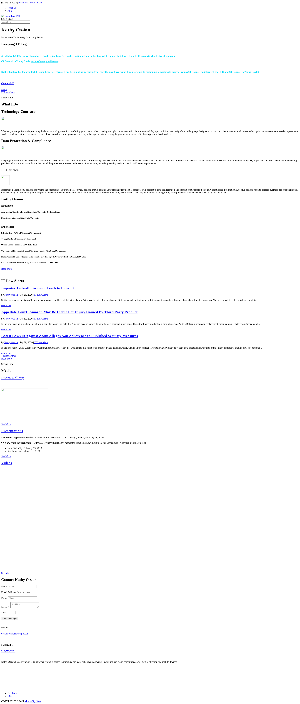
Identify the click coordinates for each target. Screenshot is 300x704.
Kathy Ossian (11, 294)
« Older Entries (8, 355)
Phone (4, 598)
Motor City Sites (33, 701)
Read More (6, 268)
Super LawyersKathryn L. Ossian (15, 680)
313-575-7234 (8, 651)
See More (6, 424)
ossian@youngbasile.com (44, 61)
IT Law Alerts (41, 294)
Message (5, 607)
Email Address (8, 592)
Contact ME (7, 83)
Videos (6, 463)
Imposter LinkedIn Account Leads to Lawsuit (37, 288)
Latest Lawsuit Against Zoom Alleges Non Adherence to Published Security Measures (69, 336)
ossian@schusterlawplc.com (156, 56)
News (4, 89)
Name (4, 586)
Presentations (12, 431)
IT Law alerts (8, 92)
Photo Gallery (12, 378)
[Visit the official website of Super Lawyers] (15, 686)
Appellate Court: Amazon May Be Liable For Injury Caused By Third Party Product (69, 312)
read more (6, 305)
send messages (9, 618)
